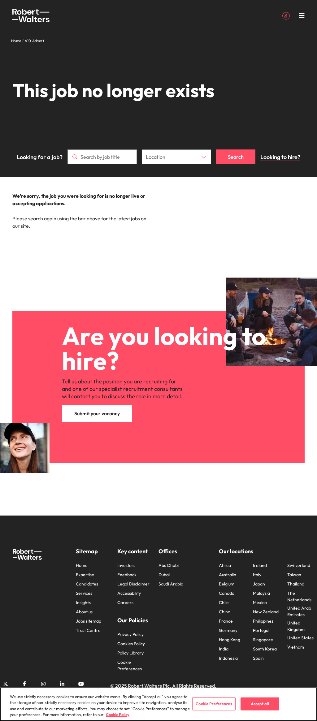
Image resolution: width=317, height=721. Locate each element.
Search (236, 157)
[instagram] (43, 683)
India (223, 649)
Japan (259, 584)
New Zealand (266, 612)
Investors (126, 565)
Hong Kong (229, 639)
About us (84, 612)
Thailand (295, 584)
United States (300, 638)
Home (82, 565)
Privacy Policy (130, 634)
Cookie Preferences (129, 665)
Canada (226, 593)
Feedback (127, 574)
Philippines (263, 621)
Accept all (260, 703)
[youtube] (81, 683)
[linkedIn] (62, 683)
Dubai (164, 574)
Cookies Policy (131, 643)
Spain (258, 658)
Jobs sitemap (88, 621)
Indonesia (228, 658)
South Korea (265, 649)
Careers (125, 602)
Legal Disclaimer (133, 584)
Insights (83, 602)
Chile (224, 602)
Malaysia (261, 593)
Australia (227, 574)
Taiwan (294, 574)
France (226, 621)
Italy (257, 574)
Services (84, 593)
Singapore (263, 639)
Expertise (85, 574)
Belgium (226, 584)
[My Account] (286, 15)
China (224, 612)
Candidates (87, 584)
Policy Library (130, 653)
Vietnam (295, 647)
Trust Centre (88, 630)
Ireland (260, 565)
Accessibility (129, 593)
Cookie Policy (117, 714)
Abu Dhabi (168, 565)
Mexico (260, 602)
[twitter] (5, 683)
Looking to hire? (280, 157)
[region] (158, 704)
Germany (228, 630)
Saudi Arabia (170, 584)
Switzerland (298, 565)
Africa (225, 565)
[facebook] (24, 683)
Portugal (261, 630)
